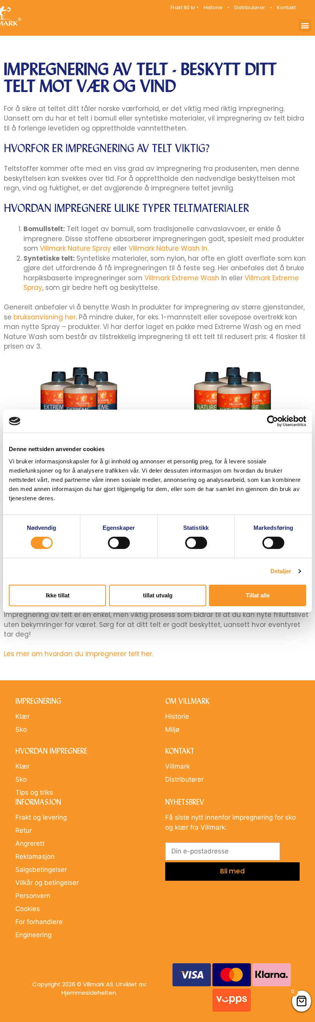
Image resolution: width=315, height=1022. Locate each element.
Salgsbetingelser (41, 869)
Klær (22, 716)
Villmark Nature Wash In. (169, 248)
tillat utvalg (157, 595)
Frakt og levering (41, 817)
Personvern (32, 896)
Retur (23, 830)
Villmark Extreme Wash (181, 278)
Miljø (172, 729)
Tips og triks (34, 792)
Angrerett (30, 843)
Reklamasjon (35, 856)
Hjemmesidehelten (88, 993)
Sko (21, 729)
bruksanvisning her (44, 317)
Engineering (33, 935)
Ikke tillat (58, 595)
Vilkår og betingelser (47, 882)
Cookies (27, 909)
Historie (213, 7)
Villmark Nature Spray (75, 248)
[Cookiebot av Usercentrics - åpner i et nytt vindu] (272, 421)
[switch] (119, 543)
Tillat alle (258, 595)
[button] (304, 25)
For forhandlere (39, 922)
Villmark (177, 766)
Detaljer (281, 571)
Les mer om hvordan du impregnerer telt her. (78, 653)
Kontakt (286, 7)
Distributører (249, 7)
